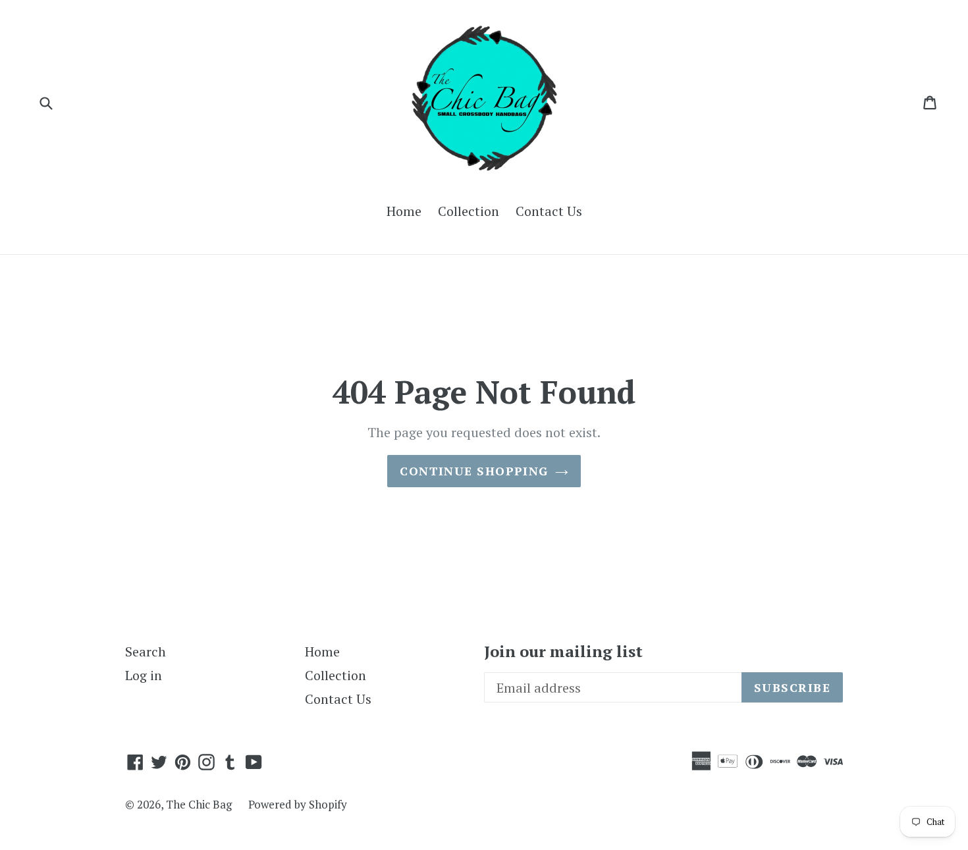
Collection (468, 211)
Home (404, 211)
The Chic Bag (199, 804)
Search (145, 651)
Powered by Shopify (297, 804)
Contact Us (549, 211)
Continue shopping (474, 471)
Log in (143, 675)
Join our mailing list (563, 651)
